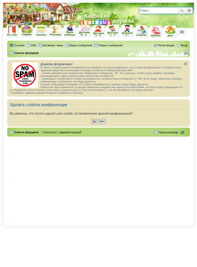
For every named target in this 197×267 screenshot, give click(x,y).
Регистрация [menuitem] (166, 45)
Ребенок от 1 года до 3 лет (98, 31)
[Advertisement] (98, 178)
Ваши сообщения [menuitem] (81, 45)
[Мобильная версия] (186, 53)
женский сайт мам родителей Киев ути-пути (12, 31)
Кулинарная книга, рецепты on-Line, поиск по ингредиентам (142, 31)
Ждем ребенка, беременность (70, 31)
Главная (27, 31)
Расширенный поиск (189, 10)
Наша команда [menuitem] (168, 132)
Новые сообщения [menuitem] (110, 45)
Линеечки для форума (41, 31)
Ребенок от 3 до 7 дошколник (113, 31)
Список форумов (26, 132)
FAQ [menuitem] (33, 45)
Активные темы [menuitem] (53, 45)
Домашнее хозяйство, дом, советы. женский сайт (170, 32)
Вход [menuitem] (184, 45)
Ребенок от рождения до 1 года (84, 31)
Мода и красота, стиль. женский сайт (156, 31)
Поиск (182, 10)
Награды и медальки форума (55, 31)
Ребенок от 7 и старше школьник (127, 31)
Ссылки (19, 45)
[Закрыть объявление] (185, 63)
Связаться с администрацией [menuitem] (62, 132)
